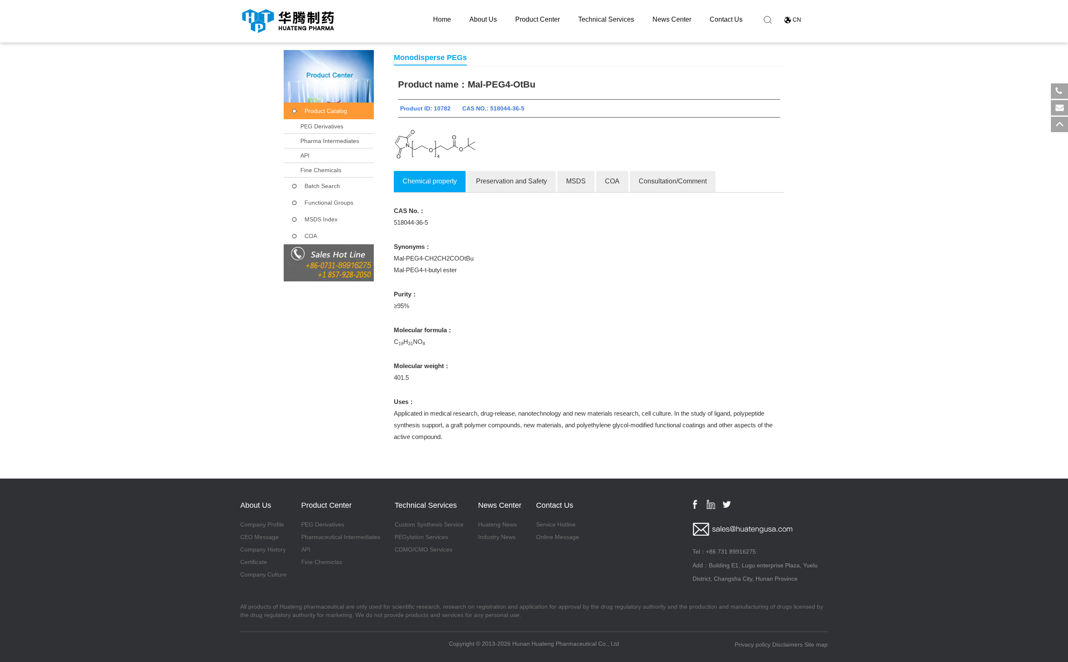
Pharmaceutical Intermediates (340, 537)
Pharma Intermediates (329, 141)
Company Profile (262, 524)
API (305, 155)
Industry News (497, 537)
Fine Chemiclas (321, 562)
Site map (816, 644)
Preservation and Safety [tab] (511, 181)
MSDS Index (321, 219)
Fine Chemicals (320, 170)
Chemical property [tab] (430, 181)
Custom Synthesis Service (429, 524)
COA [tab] (612, 181)
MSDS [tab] (576, 181)
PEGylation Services (421, 537)
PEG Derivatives (321, 126)
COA (311, 236)
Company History (263, 549)
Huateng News (497, 524)
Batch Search (322, 186)
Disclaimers (787, 644)
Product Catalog (326, 111)
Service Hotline (556, 524)
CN (797, 19)
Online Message (557, 537)
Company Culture (263, 574)
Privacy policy (753, 644)
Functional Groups (329, 202)
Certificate (253, 562)
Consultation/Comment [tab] (673, 181)
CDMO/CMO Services (423, 549)
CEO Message (259, 537)
